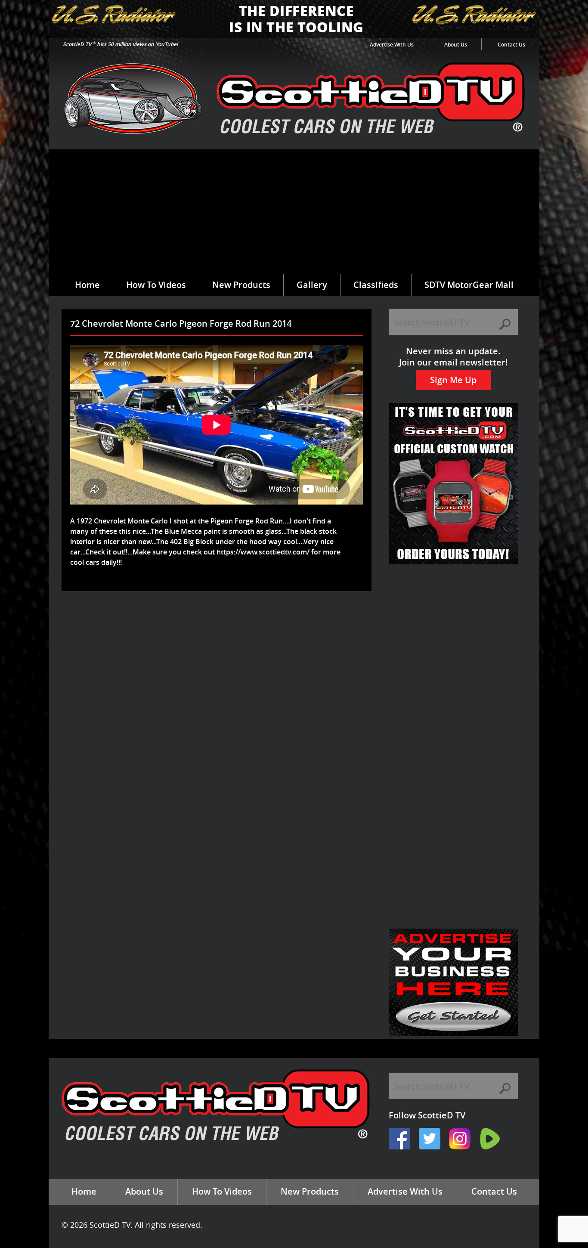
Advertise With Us (392, 44)
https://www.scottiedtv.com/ (263, 552)
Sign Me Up (453, 380)
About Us (455, 44)
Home (87, 285)
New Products (241, 285)
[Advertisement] (294, 209)
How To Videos (156, 285)
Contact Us (511, 44)
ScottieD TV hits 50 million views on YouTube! (120, 44)
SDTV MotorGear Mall (469, 285)
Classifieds (375, 285)
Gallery (312, 285)
